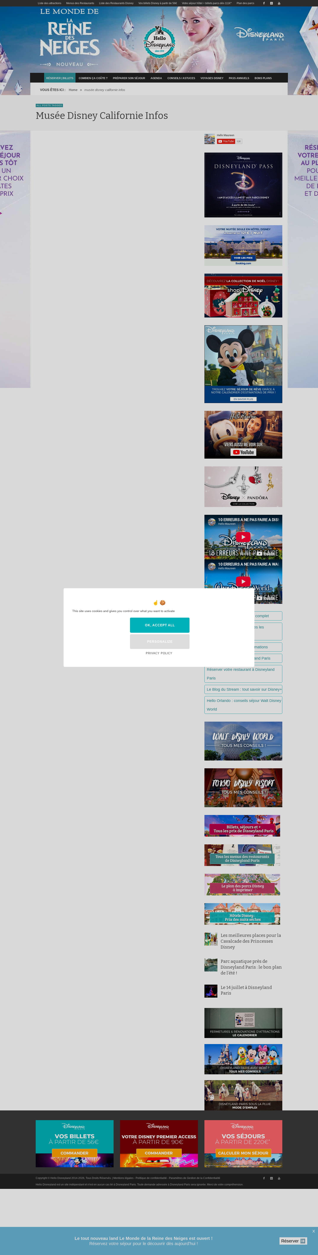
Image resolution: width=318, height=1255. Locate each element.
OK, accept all (160, 625)
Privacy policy (159, 653)
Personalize (160, 641)
